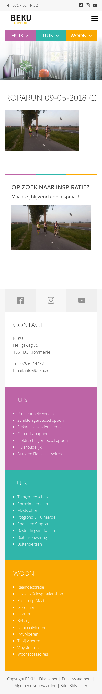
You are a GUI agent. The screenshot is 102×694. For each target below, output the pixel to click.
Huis (17, 35)
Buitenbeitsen (29, 544)
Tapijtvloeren (28, 641)
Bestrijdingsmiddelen (36, 530)
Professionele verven (35, 414)
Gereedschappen (32, 434)
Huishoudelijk (29, 447)
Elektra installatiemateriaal (40, 427)
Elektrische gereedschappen (42, 440)
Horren (23, 614)
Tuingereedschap (32, 497)
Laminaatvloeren (31, 628)
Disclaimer (48, 679)
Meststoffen (27, 510)
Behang (23, 621)
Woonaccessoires (32, 654)
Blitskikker (78, 686)
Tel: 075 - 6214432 (21, 5)
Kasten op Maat (30, 601)
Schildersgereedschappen (40, 420)
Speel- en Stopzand (34, 524)
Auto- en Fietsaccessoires (39, 454)
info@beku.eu (37, 370)
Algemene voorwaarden (35, 686)
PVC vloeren (27, 634)
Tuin (48, 35)
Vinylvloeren (28, 648)
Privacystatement (77, 679)
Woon (78, 35)
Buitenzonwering (32, 537)
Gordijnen (26, 607)
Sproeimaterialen (32, 504)
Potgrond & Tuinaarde (36, 517)
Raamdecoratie (30, 587)
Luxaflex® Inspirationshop (40, 594)
